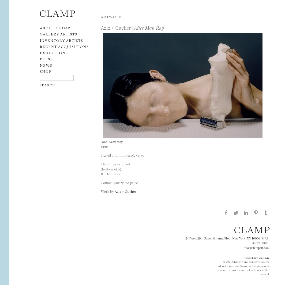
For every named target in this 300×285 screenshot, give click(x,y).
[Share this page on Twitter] (236, 213)
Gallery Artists (58, 34)
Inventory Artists (61, 40)
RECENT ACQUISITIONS (64, 46)
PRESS (46, 59)
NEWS (46, 65)
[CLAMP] (57, 15)
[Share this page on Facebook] (225, 213)
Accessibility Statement (257, 257)
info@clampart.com (257, 247)
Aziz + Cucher (125, 191)
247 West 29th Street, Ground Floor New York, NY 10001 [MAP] (227, 238)
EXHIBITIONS (54, 52)
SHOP (45, 71)
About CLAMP (55, 28)
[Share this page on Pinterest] (255, 213)
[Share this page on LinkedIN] (246, 213)
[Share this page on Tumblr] (266, 213)
